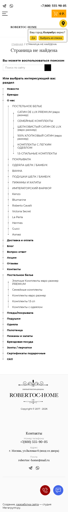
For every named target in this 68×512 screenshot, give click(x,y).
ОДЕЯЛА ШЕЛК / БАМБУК (30, 165)
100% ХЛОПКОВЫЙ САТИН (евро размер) (39, 137)
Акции (12, 257)
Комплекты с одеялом (27, 307)
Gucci (16, 228)
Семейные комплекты (27, 289)
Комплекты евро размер (29, 295)
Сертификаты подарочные (26, 353)
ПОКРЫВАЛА (21, 159)
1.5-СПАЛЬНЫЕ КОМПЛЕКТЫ (37, 153)
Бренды (12, 94)
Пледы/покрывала (20, 312)
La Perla (17, 217)
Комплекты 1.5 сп (23, 301)
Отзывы (12, 263)
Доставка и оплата (20, 240)
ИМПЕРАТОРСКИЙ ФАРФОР (31, 188)
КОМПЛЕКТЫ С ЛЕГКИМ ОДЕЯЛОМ (34, 146)
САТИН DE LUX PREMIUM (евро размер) (38, 113)
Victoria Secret (21, 211)
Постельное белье (20, 275)
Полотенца (15, 330)
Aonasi (16, 234)
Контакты (14, 269)
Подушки (14, 318)
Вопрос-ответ (16, 251)
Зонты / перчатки (19, 347)
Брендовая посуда (20, 341)
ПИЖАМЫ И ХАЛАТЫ (26, 182)
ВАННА (17, 170)
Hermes (17, 223)
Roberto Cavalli (22, 205)
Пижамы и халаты (20, 336)
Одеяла (12, 324)
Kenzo (16, 194)
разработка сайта (27, 504)
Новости (13, 88)
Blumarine (19, 199)
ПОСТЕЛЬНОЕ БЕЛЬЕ (27, 106)
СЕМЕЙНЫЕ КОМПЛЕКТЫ (35, 121)
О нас (11, 100)
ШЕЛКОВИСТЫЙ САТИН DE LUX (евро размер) (39, 128)
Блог (10, 246)
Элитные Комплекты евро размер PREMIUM (35, 282)
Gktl (10, 359)
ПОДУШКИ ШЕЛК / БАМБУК (31, 176)
